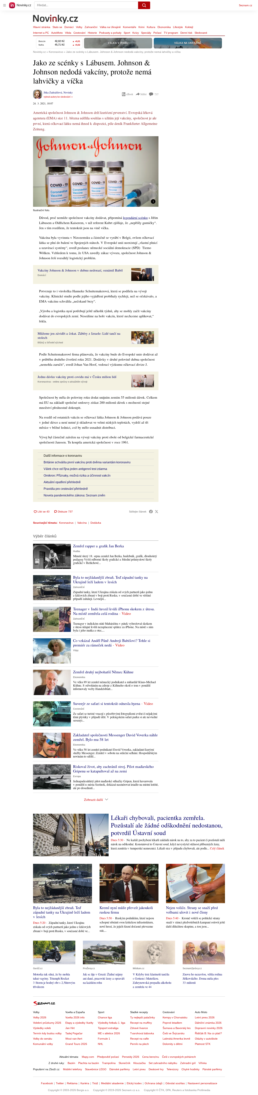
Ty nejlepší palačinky (142, 1017)
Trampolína (109, 1063)
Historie (92, 32)
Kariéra (84, 1083)
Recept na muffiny (141, 1022)
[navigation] (5, 5)
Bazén (71, 1063)
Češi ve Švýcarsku (174, 1033)
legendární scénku (135, 217)
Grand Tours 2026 (76, 1043)
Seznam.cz (245, 5)
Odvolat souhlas (175, 1083)
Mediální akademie (112, 1083)
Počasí (157, 32)
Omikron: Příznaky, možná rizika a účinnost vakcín (77, 475)
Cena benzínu (150, 1056)
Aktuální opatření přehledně (62, 482)
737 (156, 94)
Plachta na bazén (88, 1063)
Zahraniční (91, 27)
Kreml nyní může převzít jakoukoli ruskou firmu (126, 910)
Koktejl (189, 27)
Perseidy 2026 (130, 1056)
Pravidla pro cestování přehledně (66, 488)
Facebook (47, 1083)
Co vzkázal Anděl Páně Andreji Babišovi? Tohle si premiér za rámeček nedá (111, 643)
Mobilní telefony (72, 1069)
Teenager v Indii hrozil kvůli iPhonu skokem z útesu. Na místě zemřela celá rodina (114, 611)
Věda (68, 32)
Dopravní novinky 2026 (208, 1028)
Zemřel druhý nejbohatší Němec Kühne (103, 671)
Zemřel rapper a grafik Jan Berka (98, 545)
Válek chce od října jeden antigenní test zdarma (75, 469)
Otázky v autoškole (206, 1038)
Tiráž (95, 1083)
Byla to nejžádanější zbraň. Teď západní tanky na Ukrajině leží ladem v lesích (110, 579)
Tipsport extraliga (108, 1028)
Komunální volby (43, 1043)
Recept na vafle (139, 1038)
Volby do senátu (42, 1038)
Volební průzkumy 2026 (47, 1022)
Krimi (141, 27)
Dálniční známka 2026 (208, 1022)
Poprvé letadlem (172, 1022)
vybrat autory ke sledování (57, 97)
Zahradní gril (187, 1063)
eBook (129, 94)
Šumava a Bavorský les (177, 1028)
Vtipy (76, 650)
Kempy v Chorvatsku (175, 1017)
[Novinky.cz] (55, 19)
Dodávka (95, 522)
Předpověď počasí (108, 1056)
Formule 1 (104, 1038)
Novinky (68, 92)
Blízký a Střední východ (50, 342)
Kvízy (135, 32)
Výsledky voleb (42, 1028)
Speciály (146, 32)
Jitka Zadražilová (53, 92)
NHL (100, 1043)
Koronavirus (66, 522)
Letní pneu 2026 (205, 1017)
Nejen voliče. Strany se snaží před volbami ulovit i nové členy (192, 910)
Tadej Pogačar (74, 1033)
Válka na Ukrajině (110, 27)
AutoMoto (57, 32)
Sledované (201, 32)
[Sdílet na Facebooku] (151, 511)
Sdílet (143, 94)
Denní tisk (186, 32)
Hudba (76, 551)
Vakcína (82, 522)
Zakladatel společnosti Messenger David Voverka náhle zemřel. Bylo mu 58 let (115, 737)
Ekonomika (164, 27)
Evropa (77, 776)
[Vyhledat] (144, 5)
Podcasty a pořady (110, 32)
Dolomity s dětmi (172, 1043)
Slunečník (124, 1063)
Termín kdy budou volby (47, 1033)
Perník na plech (139, 1043)
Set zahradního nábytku (163, 1063)
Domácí (69, 27)
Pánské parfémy (212, 1069)
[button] (95, 171)
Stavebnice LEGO (95, 1069)
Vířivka (203, 1063)
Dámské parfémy (119, 1069)
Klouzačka (139, 1063)
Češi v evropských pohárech (179, 1056)
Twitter (60, 1083)
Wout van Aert (73, 1038)
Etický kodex (134, 1083)
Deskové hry (156, 1069)
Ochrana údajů (153, 1083)
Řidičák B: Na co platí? (208, 1033)
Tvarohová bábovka (142, 1033)
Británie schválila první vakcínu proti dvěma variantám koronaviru (87, 462)
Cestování (79, 32)
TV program (171, 32)
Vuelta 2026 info (75, 1017)
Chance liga (105, 1017)
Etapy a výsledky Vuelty (79, 1022)
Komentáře (129, 27)
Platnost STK (202, 1043)
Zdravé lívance (139, 1028)
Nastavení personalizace (202, 1083)
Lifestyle (178, 27)
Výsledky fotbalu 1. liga (111, 1022)
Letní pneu (139, 1069)
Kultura (151, 27)
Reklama (72, 1083)
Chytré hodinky (190, 1069)
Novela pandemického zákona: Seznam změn (74, 495)
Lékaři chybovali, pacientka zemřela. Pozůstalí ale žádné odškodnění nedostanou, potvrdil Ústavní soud (167, 825)
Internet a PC (41, 32)
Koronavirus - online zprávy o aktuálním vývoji (62, 381)
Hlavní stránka (41, 27)
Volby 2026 (39, 1017)
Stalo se (57, 27)
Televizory (172, 1069)
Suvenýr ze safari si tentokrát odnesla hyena (106, 703)
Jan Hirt (70, 1028)
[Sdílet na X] (156, 511)
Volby (79, 27)
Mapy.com (88, 1056)
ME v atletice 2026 (109, 1033)
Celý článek (217, 848)
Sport (127, 32)
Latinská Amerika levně (176, 1038)
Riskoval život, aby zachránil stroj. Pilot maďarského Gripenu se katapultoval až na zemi (113, 769)
